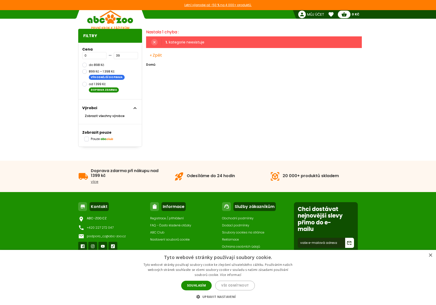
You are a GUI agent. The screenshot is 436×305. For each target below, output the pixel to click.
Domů (150, 64)
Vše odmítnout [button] (235, 285)
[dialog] (218, 277)
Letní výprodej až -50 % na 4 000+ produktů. (218, 5)
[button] (218, 296)
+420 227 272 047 (100, 227)
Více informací (230, 275)
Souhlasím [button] (196, 285)
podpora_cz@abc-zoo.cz (106, 236)
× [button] (430, 255)
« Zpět (156, 55)
